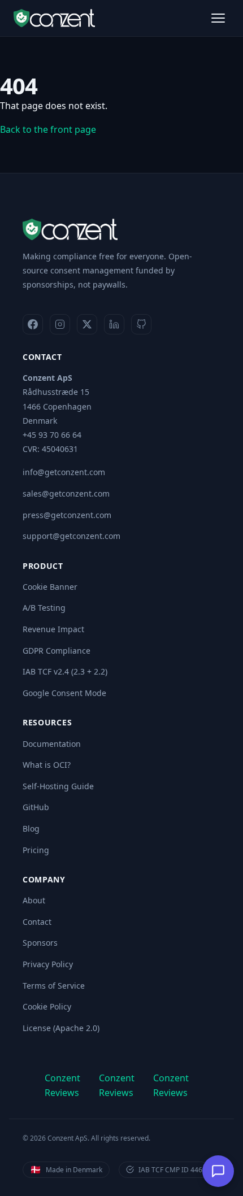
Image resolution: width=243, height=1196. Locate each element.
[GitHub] (141, 324)
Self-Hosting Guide (58, 786)
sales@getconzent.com (66, 493)
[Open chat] (218, 1171)
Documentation (52, 743)
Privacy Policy (48, 964)
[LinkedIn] (114, 324)
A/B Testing (44, 607)
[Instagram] (60, 324)
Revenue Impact (53, 629)
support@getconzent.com (71, 535)
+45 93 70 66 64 (52, 434)
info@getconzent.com (64, 472)
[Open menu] (218, 18)
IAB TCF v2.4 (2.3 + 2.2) (65, 671)
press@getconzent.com (67, 515)
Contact (37, 921)
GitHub (36, 807)
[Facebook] (33, 324)
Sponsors (40, 942)
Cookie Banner (50, 586)
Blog (31, 828)
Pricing (36, 850)
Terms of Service (54, 985)
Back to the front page (48, 129)
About (34, 900)
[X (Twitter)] (87, 324)
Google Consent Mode (64, 693)
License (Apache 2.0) (61, 1028)
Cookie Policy (47, 1006)
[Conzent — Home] (54, 18)
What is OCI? (47, 764)
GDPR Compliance (56, 650)
